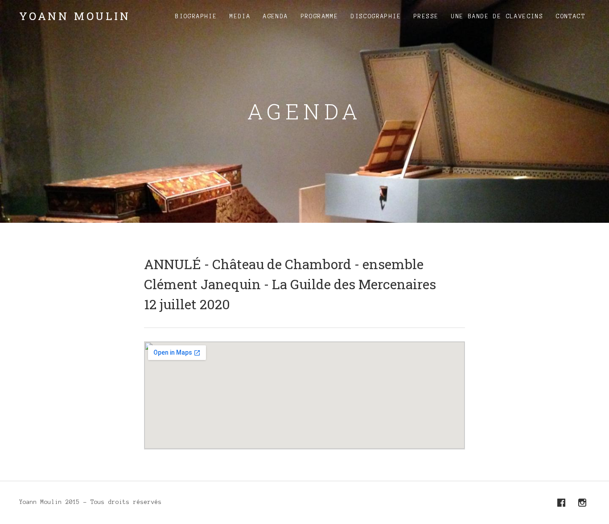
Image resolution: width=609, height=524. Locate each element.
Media (240, 16)
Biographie (196, 16)
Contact (570, 16)
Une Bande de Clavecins (497, 16)
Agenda (275, 16)
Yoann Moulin (75, 16)
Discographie (376, 16)
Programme (320, 16)
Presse (426, 16)
